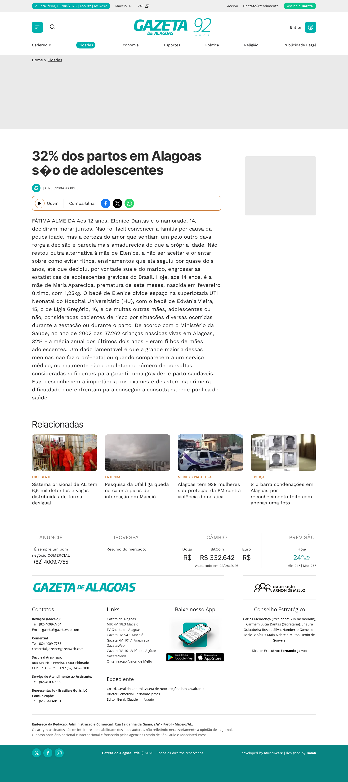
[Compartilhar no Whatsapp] (129, 203)
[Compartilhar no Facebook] (105, 203)
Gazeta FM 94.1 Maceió (125, 635)
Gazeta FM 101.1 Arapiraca (128, 640)
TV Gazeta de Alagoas (124, 629)
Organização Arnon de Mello (129, 661)
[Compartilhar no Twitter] (117, 203)
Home (37, 60)
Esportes (172, 45)
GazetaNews (116, 656)
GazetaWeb (116, 645)
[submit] (52, 27)
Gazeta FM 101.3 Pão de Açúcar (131, 650)
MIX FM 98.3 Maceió (122, 624)
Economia (129, 45)
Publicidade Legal (300, 45)
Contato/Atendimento (260, 6)
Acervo (232, 6)
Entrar (296, 27)
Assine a (300, 6)
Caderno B (41, 45)
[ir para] (195, 634)
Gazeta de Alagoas (121, 619)
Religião (251, 45)
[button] (310, 27)
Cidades (86, 45)
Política (212, 45)
